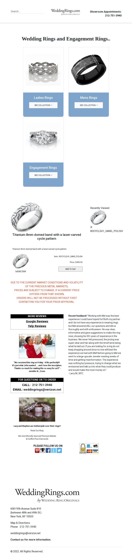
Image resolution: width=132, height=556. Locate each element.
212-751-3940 (113, 15)
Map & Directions (20, 522)
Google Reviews (37, 321)
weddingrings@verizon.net (42, 389)
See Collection (42, 105)
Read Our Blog (37, 430)
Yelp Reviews (37, 326)
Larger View (20, 271)
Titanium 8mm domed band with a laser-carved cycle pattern (46, 237)
